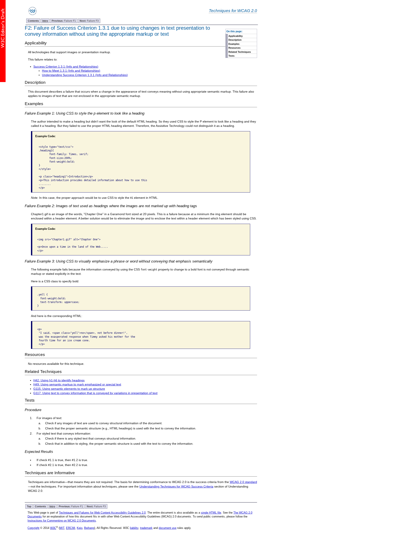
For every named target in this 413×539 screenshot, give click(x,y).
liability (134, 528)
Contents (33, 20)
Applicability (235, 36)
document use (167, 528)
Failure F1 (64, 20)
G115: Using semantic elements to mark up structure (69, 388)
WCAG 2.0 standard (243, 482)
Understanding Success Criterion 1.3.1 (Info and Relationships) (85, 75)
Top (29, 506)
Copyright (33, 528)
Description (235, 40)
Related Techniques (239, 52)
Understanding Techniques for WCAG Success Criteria (176, 486)
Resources (234, 48)
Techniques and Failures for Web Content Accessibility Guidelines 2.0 (102, 512)
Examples (233, 44)
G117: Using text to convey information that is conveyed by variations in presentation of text (95, 393)
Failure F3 (89, 20)
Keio (79, 528)
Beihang (89, 528)
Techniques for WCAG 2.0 (233, 10)
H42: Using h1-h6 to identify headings (59, 380)
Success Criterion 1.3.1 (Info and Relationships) (65, 66)
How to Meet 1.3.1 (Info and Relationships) (71, 70)
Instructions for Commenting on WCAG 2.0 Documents (62, 520)
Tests (231, 55)
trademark (146, 528)
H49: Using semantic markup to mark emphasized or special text (77, 384)
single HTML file (211, 512)
